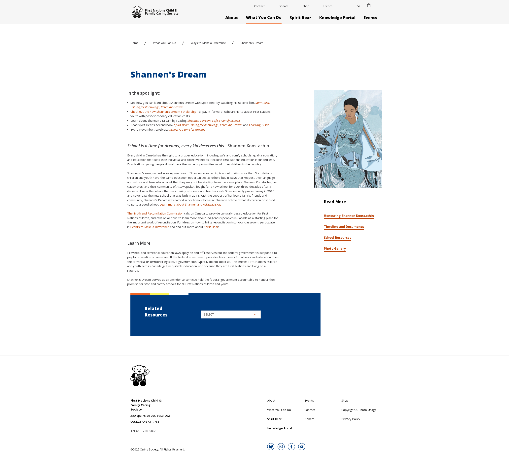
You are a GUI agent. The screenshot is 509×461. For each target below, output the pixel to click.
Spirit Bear (300, 17)
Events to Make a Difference (149, 227)
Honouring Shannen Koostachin (349, 216)
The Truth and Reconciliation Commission (155, 213)
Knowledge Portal (337, 17)
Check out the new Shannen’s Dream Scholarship (163, 112)
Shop (306, 6)
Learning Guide (259, 125)
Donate (284, 6)
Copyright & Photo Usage (359, 410)
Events (370, 17)
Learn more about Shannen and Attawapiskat (190, 204)
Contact (259, 6)
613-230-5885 (146, 431)
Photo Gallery (335, 248)
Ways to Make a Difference (208, 43)
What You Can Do (264, 17)
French (327, 6)
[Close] (358, 6)
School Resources (337, 237)
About (231, 17)
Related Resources (156, 311)
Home (134, 43)
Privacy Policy (350, 419)
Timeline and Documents (344, 226)
